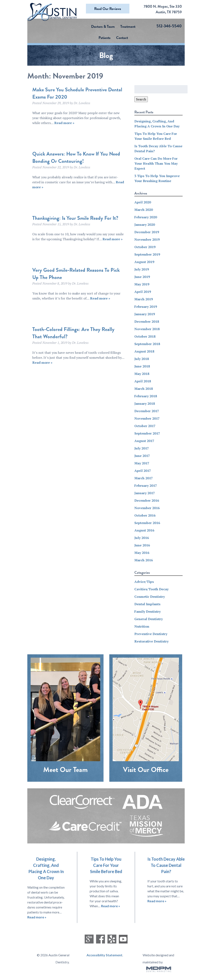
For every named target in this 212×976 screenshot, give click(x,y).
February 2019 (145, 306)
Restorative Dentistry (151, 641)
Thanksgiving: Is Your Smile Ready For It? (75, 218)
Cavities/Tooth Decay (151, 589)
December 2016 (146, 500)
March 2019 (143, 299)
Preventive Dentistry (150, 634)
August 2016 (144, 530)
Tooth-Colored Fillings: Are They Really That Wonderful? (73, 332)
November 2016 (147, 508)
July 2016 (141, 537)
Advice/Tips (144, 581)
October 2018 (144, 336)
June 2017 (142, 455)
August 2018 (144, 351)
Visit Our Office (146, 770)
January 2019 (144, 314)
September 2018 (147, 344)
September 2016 (147, 523)
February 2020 (145, 217)
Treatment (127, 26)
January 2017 (144, 493)
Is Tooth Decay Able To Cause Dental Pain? (166, 865)
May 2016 (141, 552)
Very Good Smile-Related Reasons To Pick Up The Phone (76, 273)
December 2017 (146, 411)
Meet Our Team (65, 770)
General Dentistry (148, 619)
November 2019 (147, 239)
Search (141, 99)
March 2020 (143, 209)
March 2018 (143, 388)
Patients (105, 37)
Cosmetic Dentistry (149, 596)
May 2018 (141, 373)
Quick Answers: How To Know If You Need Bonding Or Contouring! (76, 157)
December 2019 (146, 232)
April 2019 (142, 291)
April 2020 (142, 202)
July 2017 (141, 448)
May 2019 (141, 284)
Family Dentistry (147, 611)
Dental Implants (147, 604)
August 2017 (144, 440)
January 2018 (144, 403)
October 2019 (144, 247)
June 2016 (142, 545)
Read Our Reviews (107, 8)
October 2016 (144, 515)
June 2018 (142, 366)
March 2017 (143, 478)
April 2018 (142, 381)
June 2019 (142, 276)
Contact (122, 37)
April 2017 (142, 470)
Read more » (64, 123)
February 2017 (145, 485)
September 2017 (147, 433)
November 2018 (147, 329)
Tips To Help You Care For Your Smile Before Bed (106, 865)
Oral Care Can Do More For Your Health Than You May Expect (156, 163)
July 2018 (141, 358)
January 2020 (144, 224)
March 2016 (143, 560)
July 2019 (141, 269)
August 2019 (144, 262)
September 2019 (147, 254)
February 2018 (145, 396)
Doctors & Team (103, 26)
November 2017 (147, 418)
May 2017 (141, 463)
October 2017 (144, 426)
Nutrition (141, 626)
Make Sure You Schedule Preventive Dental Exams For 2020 (77, 93)
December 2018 (146, 321)
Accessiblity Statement (104, 955)
